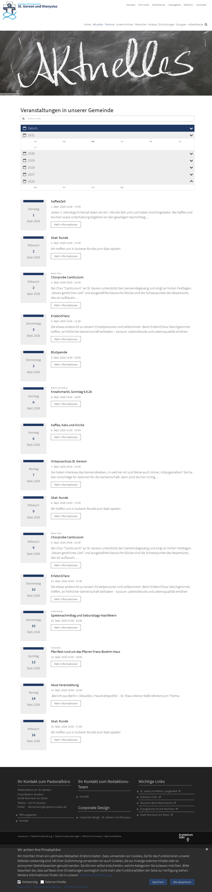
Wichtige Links (152, 781)
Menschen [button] (141, 24)
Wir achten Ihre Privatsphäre (39, 849)
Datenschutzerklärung (95, 875)
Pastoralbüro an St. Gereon (34, 790)
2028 (31, 167)
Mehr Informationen (66, 224)
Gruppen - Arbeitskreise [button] (189, 24)
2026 (31, 181)
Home (87, 24)
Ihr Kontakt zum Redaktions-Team (103, 784)
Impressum (24, 887)
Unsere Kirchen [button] (124, 24)
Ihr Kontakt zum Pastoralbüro (44, 781)
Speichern (158, 882)
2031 (31, 135)
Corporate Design (94, 807)
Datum (32, 128)
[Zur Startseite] (30, 11)
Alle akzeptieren (182, 882)
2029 (31, 160)
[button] (206, 25)
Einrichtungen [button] (166, 24)
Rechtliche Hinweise (76, 887)
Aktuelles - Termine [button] (103, 24)
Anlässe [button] (152, 24)
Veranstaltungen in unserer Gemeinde (67, 110)
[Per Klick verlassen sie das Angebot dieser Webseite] (185, 837)
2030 (31, 153)
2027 (31, 174)
